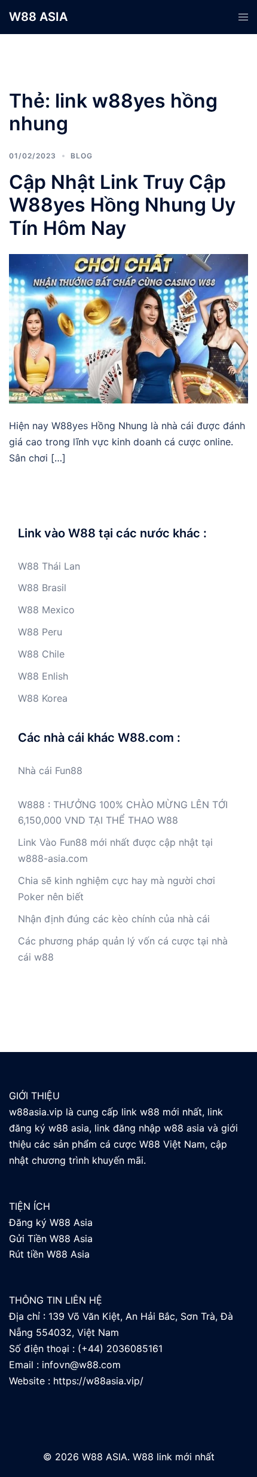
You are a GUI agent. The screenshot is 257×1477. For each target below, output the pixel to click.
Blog (82, 155)
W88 (28, 566)
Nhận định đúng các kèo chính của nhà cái (114, 919)
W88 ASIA (38, 17)
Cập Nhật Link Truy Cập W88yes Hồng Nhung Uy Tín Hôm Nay (122, 205)
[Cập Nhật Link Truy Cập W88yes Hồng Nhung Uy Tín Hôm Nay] (128, 328)
